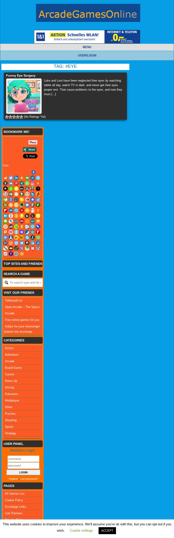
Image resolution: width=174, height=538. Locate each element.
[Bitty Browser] (5, 194)
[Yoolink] (16, 253)
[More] (21, 253)
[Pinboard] (38, 226)
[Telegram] (21, 243)
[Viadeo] (16, 248)
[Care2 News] (5, 199)
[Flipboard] (5, 210)
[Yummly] (38, 183)
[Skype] (27, 237)
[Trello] (32, 243)
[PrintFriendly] (16, 232)
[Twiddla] (5, 248)
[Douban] (5, 205)
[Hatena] (5, 216)
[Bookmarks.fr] (27, 194)
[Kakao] (21, 216)
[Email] (27, 178)
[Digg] (32, 178)
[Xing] (21, 183)
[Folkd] (11, 210)
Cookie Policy (14, 500)
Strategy (10, 433)
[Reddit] (5, 178)
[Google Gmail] (32, 210)
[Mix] (38, 221)
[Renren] (11, 237)
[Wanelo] (27, 248)
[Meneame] (27, 221)
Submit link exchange (18, 331)
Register (13, 478)
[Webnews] (32, 248)
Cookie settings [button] (81, 530)
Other (8, 407)
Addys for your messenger (22, 326)
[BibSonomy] (38, 188)
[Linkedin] (16, 178)
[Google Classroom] (27, 210)
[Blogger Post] (16, 194)
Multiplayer (12, 400)
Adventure (11, 354)
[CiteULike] (11, 199)
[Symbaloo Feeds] (16, 243)
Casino (9, 374)
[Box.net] (32, 194)
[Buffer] (5, 188)
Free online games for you (22, 320)
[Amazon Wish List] (16, 188)
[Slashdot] (32, 237)
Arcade (9, 361)
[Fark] (32, 205)
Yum (6, 165)
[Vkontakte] (11, 183)
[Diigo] (38, 199)
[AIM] (11, 188)
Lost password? (29, 478)
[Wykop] (5, 253)
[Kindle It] (32, 216)
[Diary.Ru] (27, 199)
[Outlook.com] (27, 226)
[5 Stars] (21, 117)
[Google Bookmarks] (21, 210)
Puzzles (10, 413)
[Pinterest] (16, 183)
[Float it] (38, 178)
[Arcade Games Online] (88, 14)
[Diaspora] (32, 199)
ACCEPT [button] (107, 530)
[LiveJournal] (11, 221)
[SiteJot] (21, 237)
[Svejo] (11, 243)
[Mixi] (5, 226)
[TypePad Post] (11, 248)
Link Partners (13, 513)
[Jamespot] (16, 216)
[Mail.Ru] (16, 221)
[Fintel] (38, 205)
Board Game (13, 367)
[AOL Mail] (21, 188)
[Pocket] (11, 232)
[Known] (38, 216)
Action (9, 348)
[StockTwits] (5, 243)
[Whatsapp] (27, 183)
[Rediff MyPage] (38, 232)
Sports (9, 426)
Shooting (11, 420)
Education (11, 394)
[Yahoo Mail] (11, 253)
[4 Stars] (17, 117)
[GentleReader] (16, 210)
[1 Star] (7, 117)
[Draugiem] (11, 205)
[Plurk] (5, 232)
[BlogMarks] (21, 194)
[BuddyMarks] (38, 194)
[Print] (21, 178)
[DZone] (16, 205)
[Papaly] (32, 226)
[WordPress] (38, 248)
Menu (87, 47)
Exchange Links (15, 506)
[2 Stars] (10, 117)
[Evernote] (21, 205)
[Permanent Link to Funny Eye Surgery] (24, 96)
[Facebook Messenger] (27, 205)
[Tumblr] (5, 183)
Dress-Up (11, 381)
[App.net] (27, 188)
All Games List (14, 493)
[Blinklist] (11, 194)
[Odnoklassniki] (21, 226)
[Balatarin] (32, 188)
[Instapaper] (11, 216)
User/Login (87, 55)
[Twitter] (11, 178)
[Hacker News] (38, 210)
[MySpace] (11, 226)
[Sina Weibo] (16, 237)
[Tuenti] (38, 243)
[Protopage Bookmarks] (21, 232)
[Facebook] (33, 172)
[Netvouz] (16, 226)
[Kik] (27, 216)
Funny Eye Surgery (21, 75)
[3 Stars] (14, 117)
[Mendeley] (21, 221)
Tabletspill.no (13, 300)
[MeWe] (32, 221)
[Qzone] (32, 232)
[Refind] (5, 237)
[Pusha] (27, 232)
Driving (9, 387)
